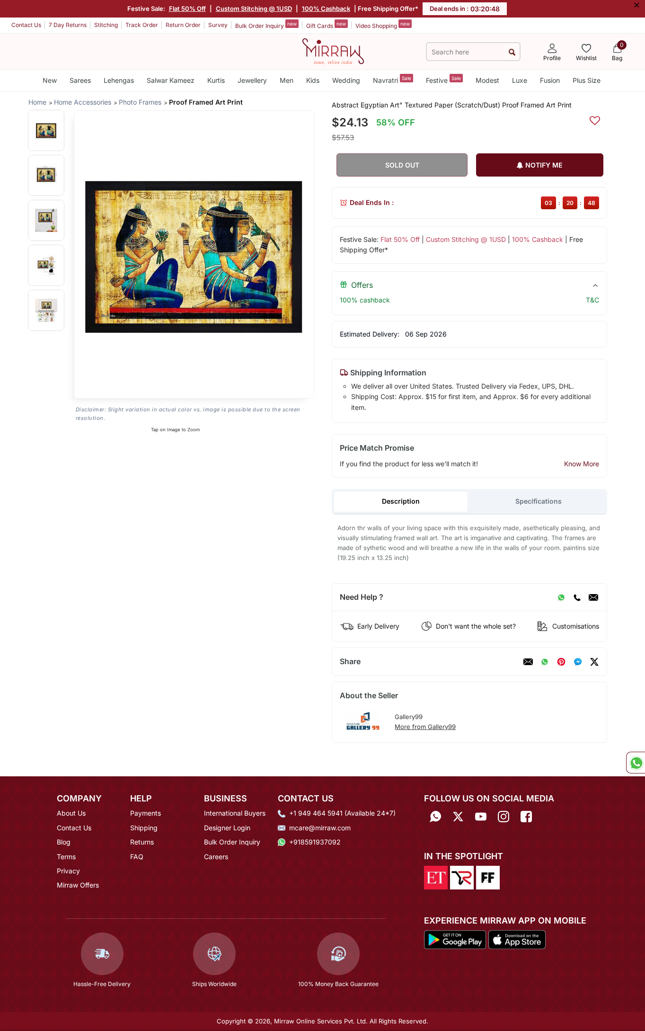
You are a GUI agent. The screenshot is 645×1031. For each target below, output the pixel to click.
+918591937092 (315, 842)
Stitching (106, 24)
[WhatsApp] (561, 597)
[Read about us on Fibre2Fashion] (488, 876)
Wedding (346, 80)
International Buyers (234, 813)
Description (401, 501)
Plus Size (587, 80)
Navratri (392, 79)
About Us (71, 813)
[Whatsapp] (435, 816)
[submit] (512, 52)
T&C (592, 300)
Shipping (144, 828)
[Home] (333, 50)
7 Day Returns (68, 24)
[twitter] (594, 662)
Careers (216, 857)
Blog (64, 842)
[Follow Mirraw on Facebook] (526, 816)
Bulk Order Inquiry (266, 25)
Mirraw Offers (78, 885)
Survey (218, 24)
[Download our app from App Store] (516, 939)
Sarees (80, 80)
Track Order (141, 24)
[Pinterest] (561, 662)
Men (286, 80)
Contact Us (26, 24)
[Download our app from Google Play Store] (455, 939)
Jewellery (252, 80)
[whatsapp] (544, 662)
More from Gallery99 (425, 726)
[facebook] (578, 662)
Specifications (538, 501)
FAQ (136, 857)
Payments (145, 813)
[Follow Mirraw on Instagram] (503, 816)
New (50, 80)
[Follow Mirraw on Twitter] (458, 816)
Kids (312, 80)
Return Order (183, 24)
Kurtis (216, 80)
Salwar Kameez (170, 80)
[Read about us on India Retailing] (462, 876)
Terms (66, 857)
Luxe (519, 80)
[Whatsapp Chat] (635, 762)
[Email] (593, 597)
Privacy (68, 871)
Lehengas (119, 80)
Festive (443, 79)
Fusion (550, 80)
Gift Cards (326, 25)
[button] (46, 130)
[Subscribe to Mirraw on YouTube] (480, 816)
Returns (142, 842)
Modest (487, 80)
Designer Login (227, 828)
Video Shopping (382, 25)
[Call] (577, 597)
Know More (581, 464)
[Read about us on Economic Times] (436, 876)
